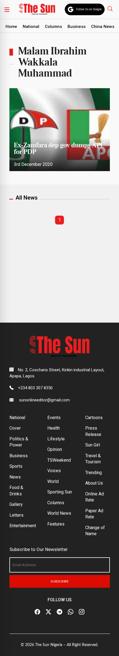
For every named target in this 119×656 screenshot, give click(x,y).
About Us (94, 483)
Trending (93, 472)
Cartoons (94, 417)
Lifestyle (56, 438)
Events (54, 417)
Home (11, 26)
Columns (53, 26)
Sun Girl (92, 445)
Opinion (54, 449)
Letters (16, 515)
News (15, 477)
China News (102, 26)
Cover (15, 428)
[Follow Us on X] (48, 611)
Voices (54, 470)
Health (53, 428)
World (53, 481)
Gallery (16, 504)
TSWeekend (59, 460)
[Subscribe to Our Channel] (59, 611)
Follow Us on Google (89, 9)
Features (55, 524)
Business (77, 26)
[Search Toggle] (110, 8)
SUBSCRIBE (60, 581)
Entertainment (22, 525)
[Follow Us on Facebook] (37, 611)
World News (59, 513)
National (31, 26)
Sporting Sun (59, 492)
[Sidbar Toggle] (6, 9)
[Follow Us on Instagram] (81, 611)
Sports (15, 466)
